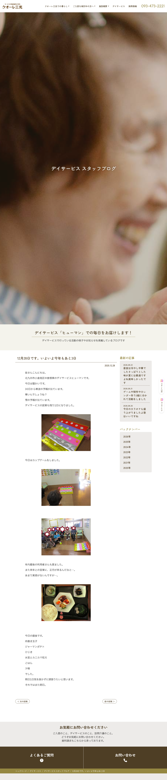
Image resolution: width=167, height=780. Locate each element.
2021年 (126, 462)
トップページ (21, 771)
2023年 (127, 452)
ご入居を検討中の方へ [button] (83, 6)
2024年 (127, 447)
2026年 (127, 436)
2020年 (127, 468)
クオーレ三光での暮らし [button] (56, 6)
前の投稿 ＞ (110, 701)
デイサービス (118, 6)
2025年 (127, 441)
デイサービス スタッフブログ (56, 771)
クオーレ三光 (162, 387)
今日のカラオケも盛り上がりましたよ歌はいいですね (134, 411)
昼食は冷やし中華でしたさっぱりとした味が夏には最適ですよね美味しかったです (134, 373)
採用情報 (132, 6)
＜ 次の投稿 (22, 701)
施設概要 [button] (103, 6)
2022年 (127, 457)
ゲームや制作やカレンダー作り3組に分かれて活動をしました (135, 394)
